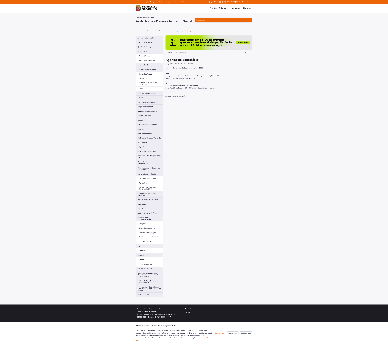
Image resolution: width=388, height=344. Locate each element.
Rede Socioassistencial (146, 93)
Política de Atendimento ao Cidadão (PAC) (148, 282)
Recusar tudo (246, 333)
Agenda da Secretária (147, 60)
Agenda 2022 (193, 31)
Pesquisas (143, 224)
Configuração (219, 333)
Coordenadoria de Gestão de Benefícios (149, 169)
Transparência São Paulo (157, 1)
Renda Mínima (144, 183)
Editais (140, 209)
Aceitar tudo (232, 333)
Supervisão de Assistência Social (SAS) (148, 83)
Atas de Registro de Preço (147, 213)
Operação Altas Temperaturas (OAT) (149, 156)
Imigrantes (142, 147)
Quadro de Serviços (145, 47)
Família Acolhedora (145, 133)
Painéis (140, 98)
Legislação (170, 1)
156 (183, 1)
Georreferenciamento (147, 228)
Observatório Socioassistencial (144, 218)
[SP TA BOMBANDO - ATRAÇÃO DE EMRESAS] (209, 42)
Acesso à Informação (172, 31)
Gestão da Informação (147, 233)
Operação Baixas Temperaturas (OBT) (145, 163)
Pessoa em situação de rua (148, 102)
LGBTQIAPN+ (142, 142)
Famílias (141, 129)
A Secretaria (142, 51)
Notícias (142, 251)
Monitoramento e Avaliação (149, 237)
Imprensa (141, 246)
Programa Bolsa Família (147, 179)
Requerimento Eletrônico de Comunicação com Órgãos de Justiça (149, 288)
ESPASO (141, 255)
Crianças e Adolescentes (147, 111)
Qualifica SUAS (143, 295)
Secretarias (145, 31)
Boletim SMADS (143, 65)
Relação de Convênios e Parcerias (147, 194)
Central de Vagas (145, 74)
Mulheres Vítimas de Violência (149, 138)
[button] (250, 52)
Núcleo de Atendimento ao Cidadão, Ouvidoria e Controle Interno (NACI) (149, 275)
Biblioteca (142, 260)
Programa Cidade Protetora (148, 151)
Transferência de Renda (147, 174)
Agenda (184, 31)
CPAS (141, 89)
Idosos (140, 120)
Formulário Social (145, 241)
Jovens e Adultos (144, 116)
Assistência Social (157, 31)
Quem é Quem (144, 56)
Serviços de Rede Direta (147, 69)
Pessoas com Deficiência (147, 124)
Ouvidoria (177, 1)
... (241, 52)
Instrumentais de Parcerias (148, 200)
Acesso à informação (142, 1)
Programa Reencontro (146, 107)
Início (137, 31)
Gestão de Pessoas (145, 269)
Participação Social (145, 42)
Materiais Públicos (145, 264)
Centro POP (143, 78)
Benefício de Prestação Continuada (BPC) (147, 188)
